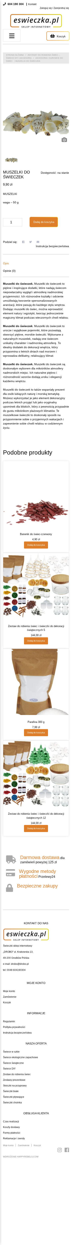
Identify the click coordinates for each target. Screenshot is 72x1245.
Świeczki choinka (12, 1102)
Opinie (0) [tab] (9, 270)
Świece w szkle (11, 1051)
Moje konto (9, 991)
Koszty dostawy (11, 1127)
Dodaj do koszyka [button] (36, 545)
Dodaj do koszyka (43, 222)
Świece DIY (9, 1068)
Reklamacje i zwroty (14, 1138)
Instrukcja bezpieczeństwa (52, 246)
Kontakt (32, 4)
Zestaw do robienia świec (17, 1074)
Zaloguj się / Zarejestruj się (54, 8)
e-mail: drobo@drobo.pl (16, 964)
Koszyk (7, 1002)
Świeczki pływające (13, 1097)
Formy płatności (11, 1132)
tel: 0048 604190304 (14, 970)
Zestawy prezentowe (14, 1080)
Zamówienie (9, 996)
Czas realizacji (11, 1121)
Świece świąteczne (13, 1063)
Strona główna (15, 55)
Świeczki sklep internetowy (17, 945)
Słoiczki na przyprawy (15, 1085)
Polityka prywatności (14, 1027)
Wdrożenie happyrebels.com (20, 1156)
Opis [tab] (6, 263)
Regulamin (9, 1021)
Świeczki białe (11, 1091)
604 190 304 (15, 4)
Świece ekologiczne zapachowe (20, 1057)
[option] (36, 113)
